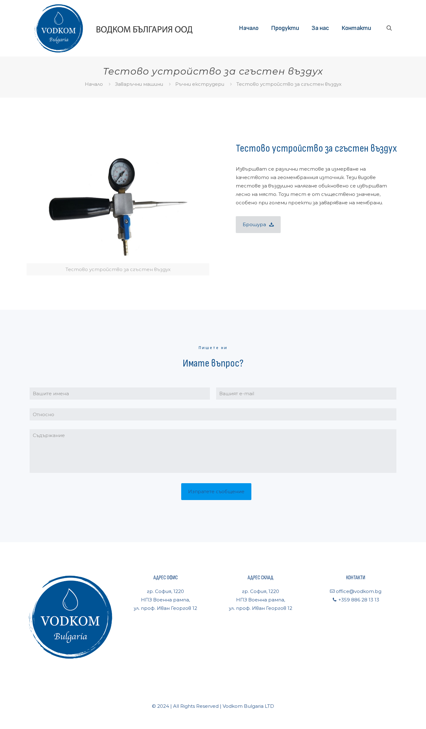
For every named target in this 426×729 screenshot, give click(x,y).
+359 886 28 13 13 (358, 600)
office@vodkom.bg (358, 591)
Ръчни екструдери (199, 84)
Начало (94, 84)
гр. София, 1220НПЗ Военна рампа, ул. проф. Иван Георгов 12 (165, 599)
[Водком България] (113, 28)
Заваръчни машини (139, 84)
